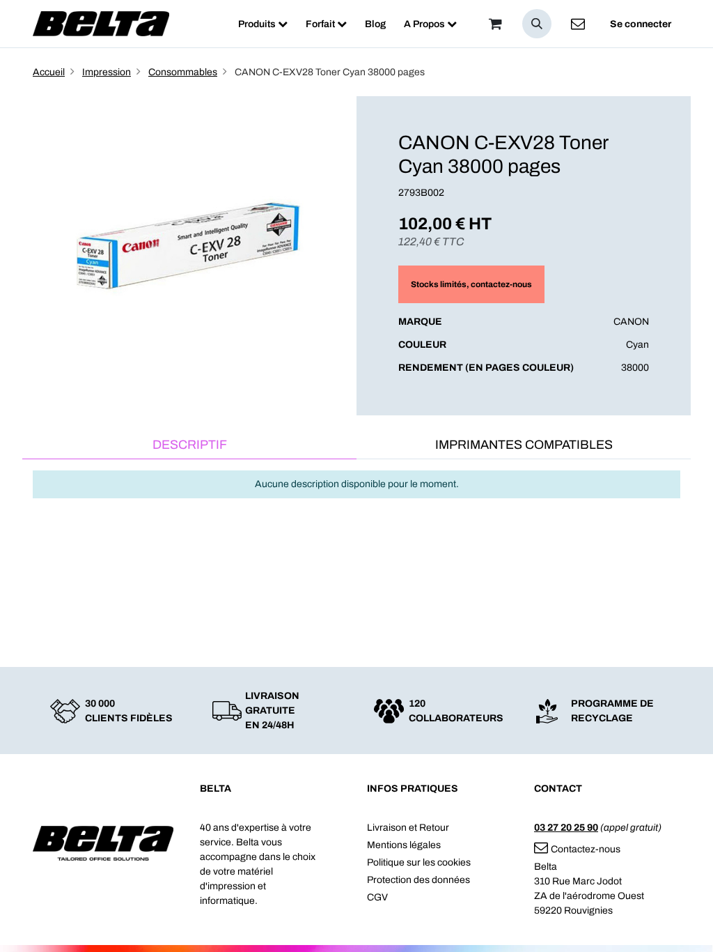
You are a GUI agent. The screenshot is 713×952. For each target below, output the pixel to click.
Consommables (182, 72)
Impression (106, 72)
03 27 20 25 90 (566, 827)
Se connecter (640, 24)
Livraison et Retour (408, 827)
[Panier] (495, 23)
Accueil (49, 72)
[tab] (189, 445)
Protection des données (418, 880)
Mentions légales (404, 845)
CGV (377, 897)
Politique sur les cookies (419, 862)
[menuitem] (263, 24)
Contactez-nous (585, 849)
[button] (536, 23)
